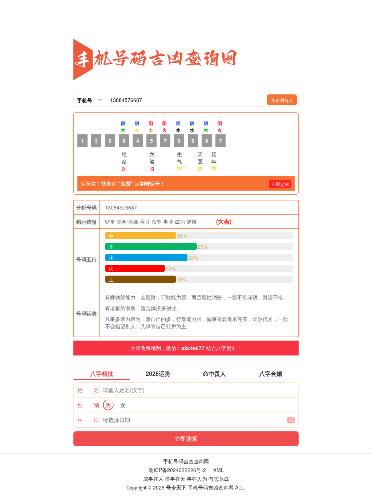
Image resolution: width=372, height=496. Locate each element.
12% (171, 268)
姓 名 (88, 390)
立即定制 (280, 184)
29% (203, 246)
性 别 (88, 404)
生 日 (88, 419)
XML (218, 469)
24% (193, 257)
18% (182, 235)
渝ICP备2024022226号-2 (177, 469)
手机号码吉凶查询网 (186, 461)
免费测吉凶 (282, 100)
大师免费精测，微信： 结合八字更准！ (186, 347)
